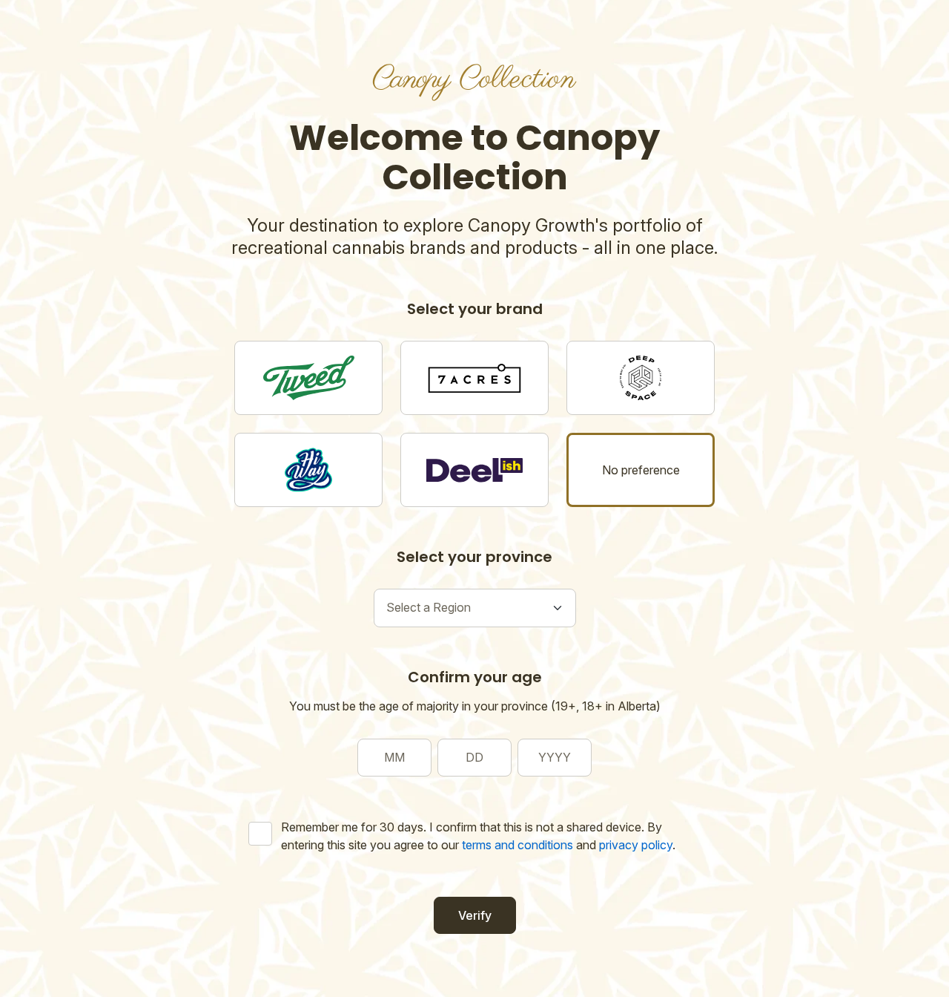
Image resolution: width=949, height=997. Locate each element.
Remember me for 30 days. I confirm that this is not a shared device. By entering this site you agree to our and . (478, 836)
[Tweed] (308, 378)
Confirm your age (475, 677)
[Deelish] (474, 470)
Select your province (474, 557)
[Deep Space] (640, 378)
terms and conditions (517, 844)
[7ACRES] (474, 378)
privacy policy (635, 844)
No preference (641, 469)
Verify (475, 915)
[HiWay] (308, 470)
